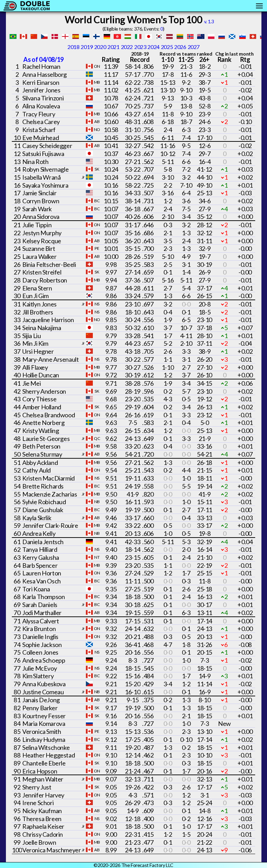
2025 (167, 46)
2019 (86, 46)
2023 (140, 46)
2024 (153, 46)
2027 (194, 46)
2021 (113, 46)
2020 (100, 46)
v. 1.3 (209, 21)
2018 (73, 46)
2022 (127, 46)
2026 (180, 46)
